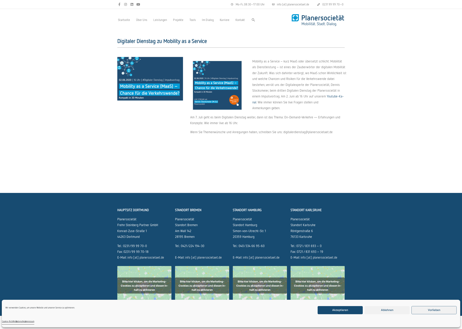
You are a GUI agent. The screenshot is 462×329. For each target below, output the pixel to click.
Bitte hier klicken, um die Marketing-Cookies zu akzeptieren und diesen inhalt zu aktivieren (144, 285)
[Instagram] (125, 4)
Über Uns (141, 20)
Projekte (178, 20)
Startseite (124, 20)
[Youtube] (138, 4)
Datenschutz (21, 321)
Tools (192, 20)
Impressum (29, 321)
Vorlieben (434, 310)
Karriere (224, 20)
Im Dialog (208, 20)
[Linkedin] (132, 4)
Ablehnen (387, 310)
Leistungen (160, 20)
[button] (253, 20)
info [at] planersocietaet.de (145, 257)
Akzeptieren (340, 310)
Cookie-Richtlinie (9, 321)
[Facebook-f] (119, 4)
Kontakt (240, 20)
